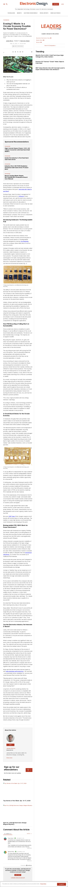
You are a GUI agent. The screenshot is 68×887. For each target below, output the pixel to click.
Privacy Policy (43, 883)
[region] (17, 849)
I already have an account (18, 877)
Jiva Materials (24, 241)
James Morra (9, 41)
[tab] (7, 834)
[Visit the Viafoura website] (29, 865)
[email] (22, 51)
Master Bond (39, 40)
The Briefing (6, 20)
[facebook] (13, 51)
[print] (31, 51)
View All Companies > (50, 45)
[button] (4, 4)
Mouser (38, 42)
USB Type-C (12, 516)
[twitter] (17, 51)
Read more (29, 848)
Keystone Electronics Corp (43, 38)
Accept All (61, 884)
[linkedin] (15, 51)
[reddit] (20, 51)
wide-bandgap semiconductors (15, 671)
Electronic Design (25, 41)
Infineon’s (21, 196)
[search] (7, 4)
